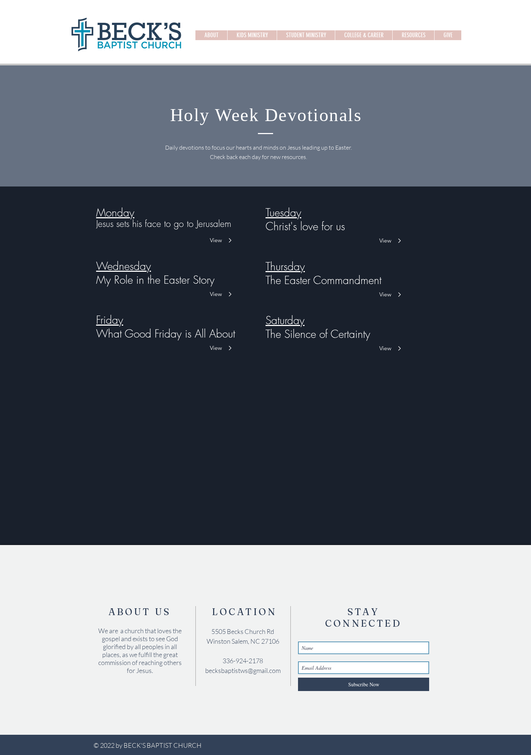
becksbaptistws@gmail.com (243, 670)
